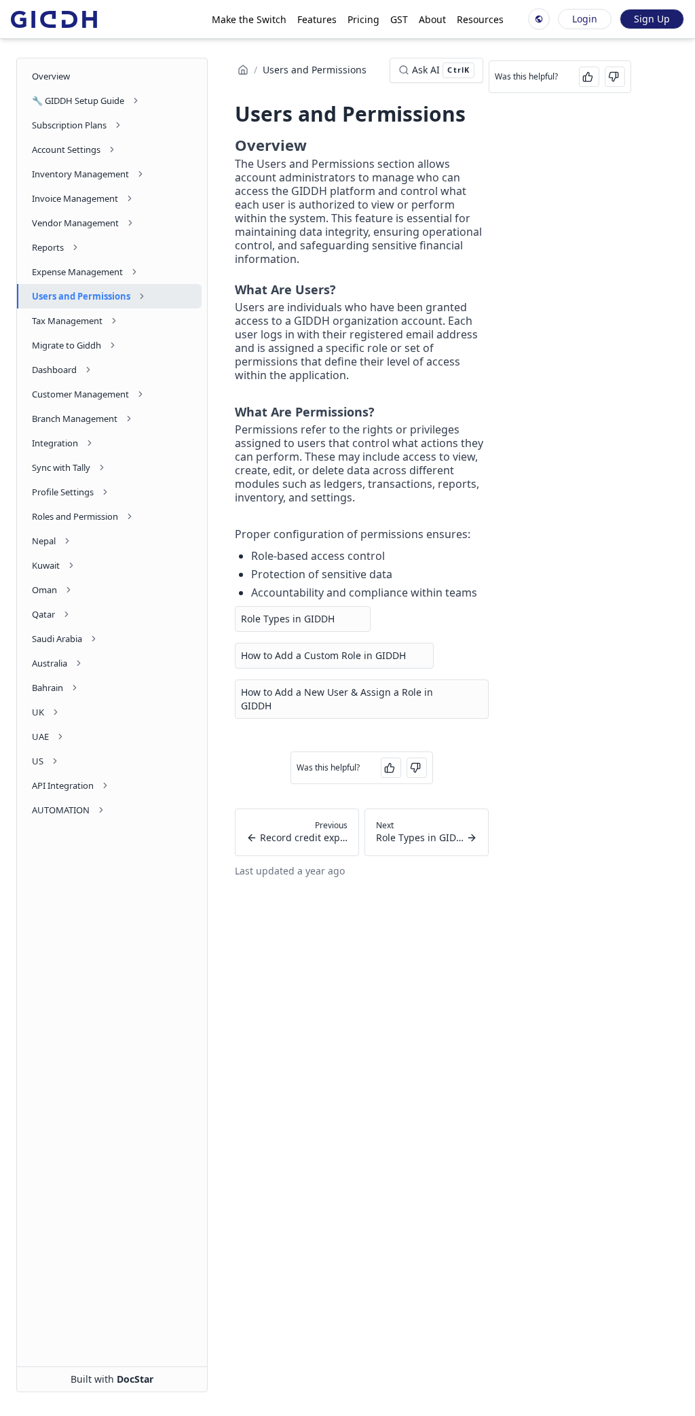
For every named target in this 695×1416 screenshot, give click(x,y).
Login (584, 18)
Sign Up (652, 18)
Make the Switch (249, 19)
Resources (480, 19)
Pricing (363, 19)
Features (317, 19)
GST (399, 19)
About (432, 19)
